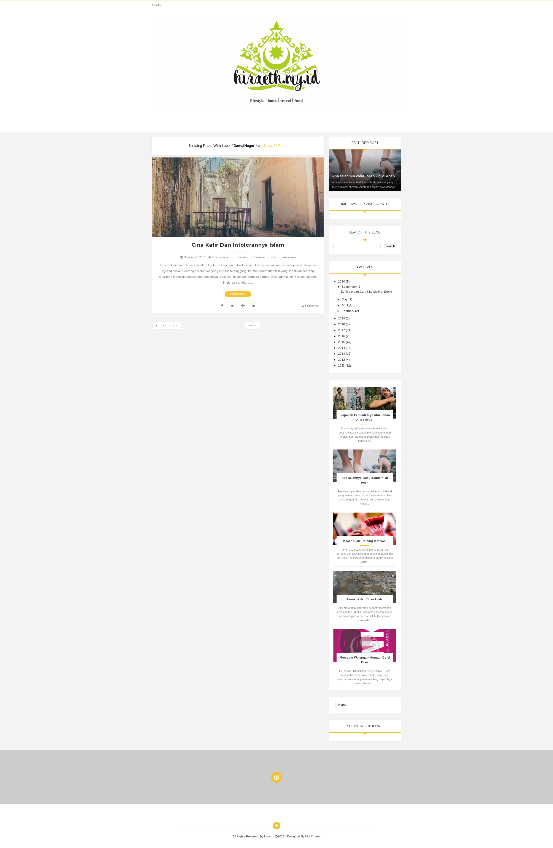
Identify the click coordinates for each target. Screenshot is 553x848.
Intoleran (261, 257)
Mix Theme (313, 836)
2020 (342, 281)
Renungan (289, 257)
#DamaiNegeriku (224, 257)
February (348, 311)
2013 (342, 353)
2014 (342, 347)
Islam (276, 257)
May (345, 299)
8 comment (311, 305)
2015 (342, 342)
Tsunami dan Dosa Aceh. (364, 599)
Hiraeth (156, 4)
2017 (342, 330)
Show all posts (275, 146)
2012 (342, 359)
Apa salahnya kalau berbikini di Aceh (363, 176)
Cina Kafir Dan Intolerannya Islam (238, 245)
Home (252, 325)
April (345, 305)
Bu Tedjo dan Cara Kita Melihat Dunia (366, 291)
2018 (342, 324)
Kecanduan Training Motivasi (364, 541)
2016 (342, 336)
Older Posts (168, 325)
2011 (341, 365)
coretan (245, 257)
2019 (342, 318)
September (350, 286)
